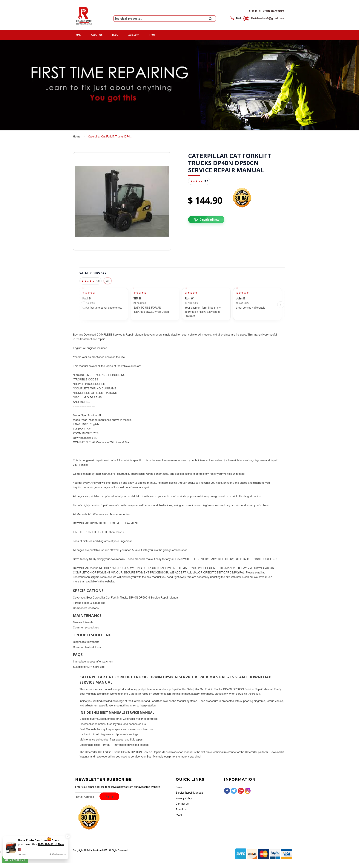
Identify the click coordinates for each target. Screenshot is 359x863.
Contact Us (182, 803)
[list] (182, 304)
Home (78, 34)
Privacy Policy (184, 798)
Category (134, 34)
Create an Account (273, 10)
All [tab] (107, 280)
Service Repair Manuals (189, 792)
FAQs (152, 34)
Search (180, 787)
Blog (115, 34)
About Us (96, 34)
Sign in (253, 10)
